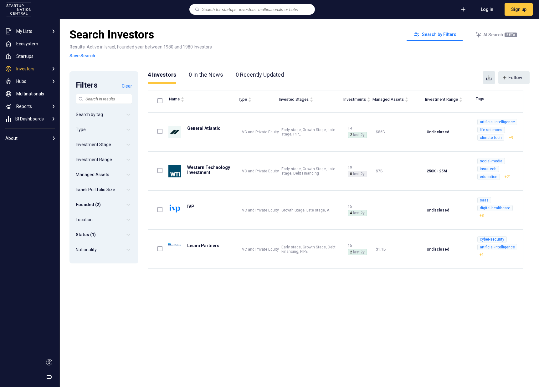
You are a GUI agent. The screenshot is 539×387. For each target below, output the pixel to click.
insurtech (488, 169)
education (488, 177)
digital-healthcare (495, 208)
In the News (206, 74)
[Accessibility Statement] (49, 362)
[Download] (489, 77)
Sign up (518, 9)
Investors (162, 74)
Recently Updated (260, 74)
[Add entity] (463, 9)
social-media (491, 161)
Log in (487, 9)
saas (484, 200)
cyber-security (492, 239)
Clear (127, 86)
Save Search (82, 55)
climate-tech (491, 137)
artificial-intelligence (497, 122)
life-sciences (491, 130)
